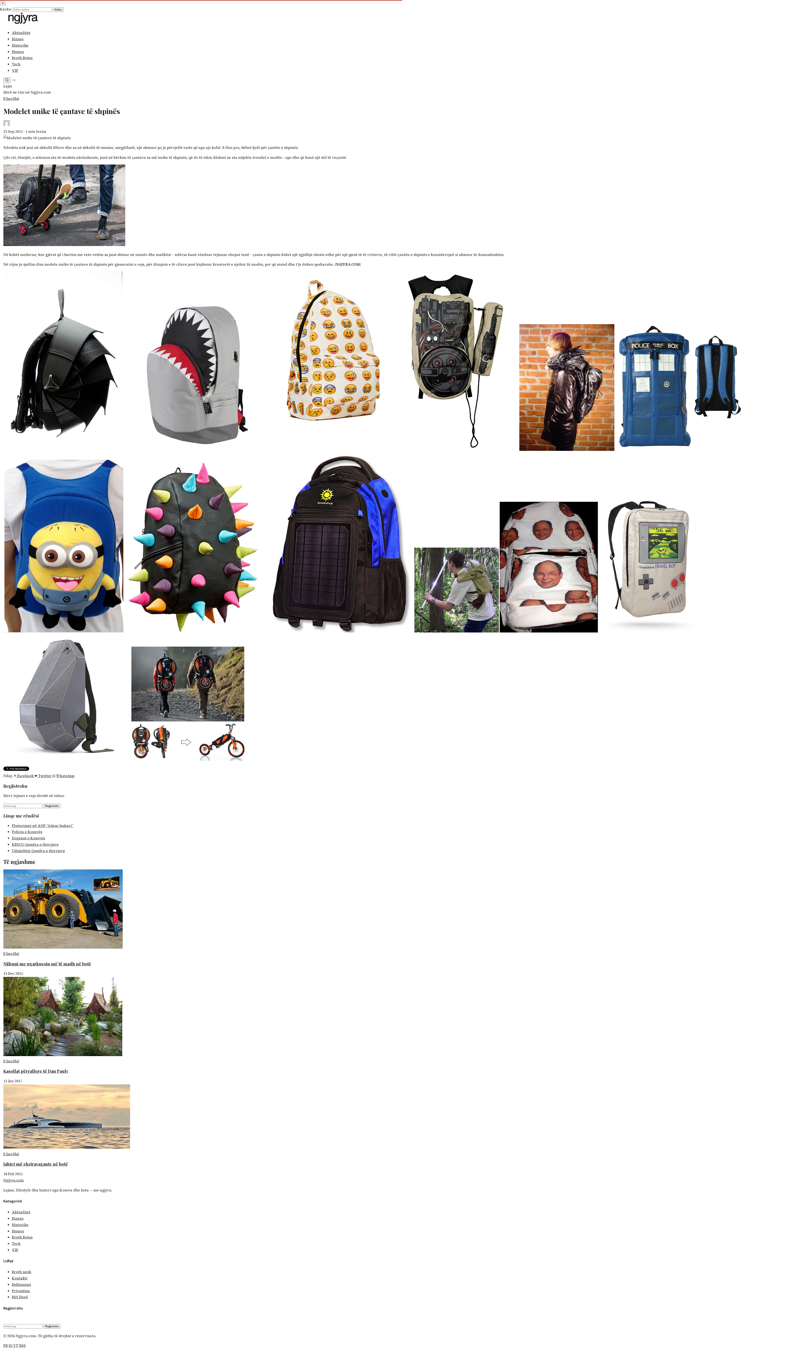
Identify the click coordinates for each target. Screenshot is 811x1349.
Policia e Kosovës (27, 831)
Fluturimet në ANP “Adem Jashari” (42, 825)
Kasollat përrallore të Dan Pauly (35, 1071)
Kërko (58, 9)
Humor (18, 51)
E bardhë (11, 98)
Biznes (17, 39)
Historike (20, 45)
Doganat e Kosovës (28, 838)
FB (5, 1345)
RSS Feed (20, 1297)
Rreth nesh (21, 1271)
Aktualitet (21, 32)
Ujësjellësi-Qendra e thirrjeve (38, 850)
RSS (22, 1345)
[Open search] (7, 80)
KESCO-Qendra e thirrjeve (35, 844)
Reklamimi (21, 1284)
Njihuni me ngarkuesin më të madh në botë (47, 964)
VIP (15, 70)
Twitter (45, 775)
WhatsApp (64, 775)
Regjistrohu (52, 806)
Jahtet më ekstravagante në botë (35, 1164)
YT (15, 1345)
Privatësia (21, 1290)
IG (10, 1345)
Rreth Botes (22, 57)
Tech (16, 64)
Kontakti (19, 1278)
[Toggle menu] (14, 80)
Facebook (25, 775)
